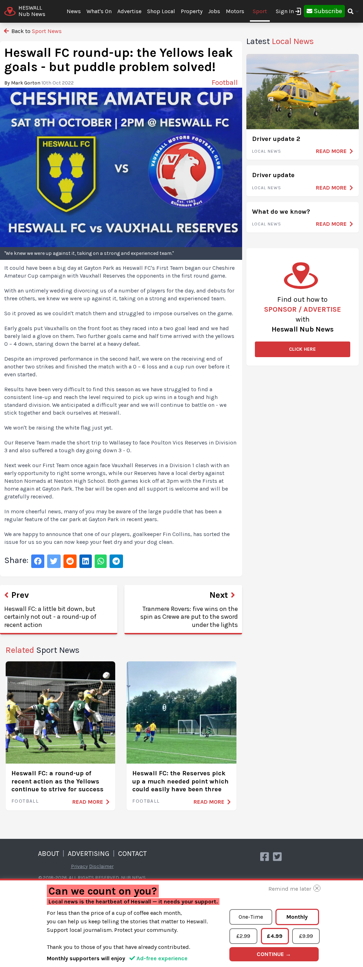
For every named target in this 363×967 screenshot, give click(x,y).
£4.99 (275, 936)
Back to (36, 31)
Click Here (302, 349)
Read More (87, 801)
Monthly (297, 916)
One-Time (251, 916)
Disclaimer (101, 866)
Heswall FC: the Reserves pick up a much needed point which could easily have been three (180, 781)
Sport (260, 11)
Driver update (273, 175)
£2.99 (243, 936)
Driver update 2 (276, 139)
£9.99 (306, 936)
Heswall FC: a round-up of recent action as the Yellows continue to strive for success (57, 781)
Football (25, 801)
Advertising (89, 853)
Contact (132, 853)
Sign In (285, 11)
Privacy (79, 866)
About (48, 853)
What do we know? (281, 211)
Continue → (274, 954)
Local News (266, 151)
